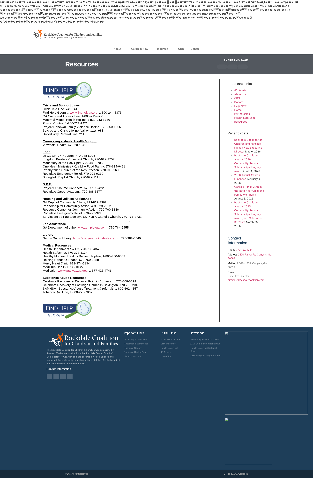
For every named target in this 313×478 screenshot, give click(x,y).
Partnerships (242, 113)
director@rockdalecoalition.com (246, 280)
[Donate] (70, 376)
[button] (222, 66)
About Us (240, 94)
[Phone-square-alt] (63, 376)
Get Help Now (139, 49)
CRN (181, 49)
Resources (240, 121)
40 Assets (240, 90)
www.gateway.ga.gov (72, 270)
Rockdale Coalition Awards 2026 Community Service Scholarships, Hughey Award (247, 163)
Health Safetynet (244, 117)
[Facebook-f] (49, 376)
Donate (195, 49)
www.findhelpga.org (83, 112)
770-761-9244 (244, 249)
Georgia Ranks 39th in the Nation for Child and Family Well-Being (249, 190)
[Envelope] (56, 376)
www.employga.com (92, 227)
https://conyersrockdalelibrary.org (96, 238)
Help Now (240, 106)
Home (238, 110)
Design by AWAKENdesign (236, 474)
